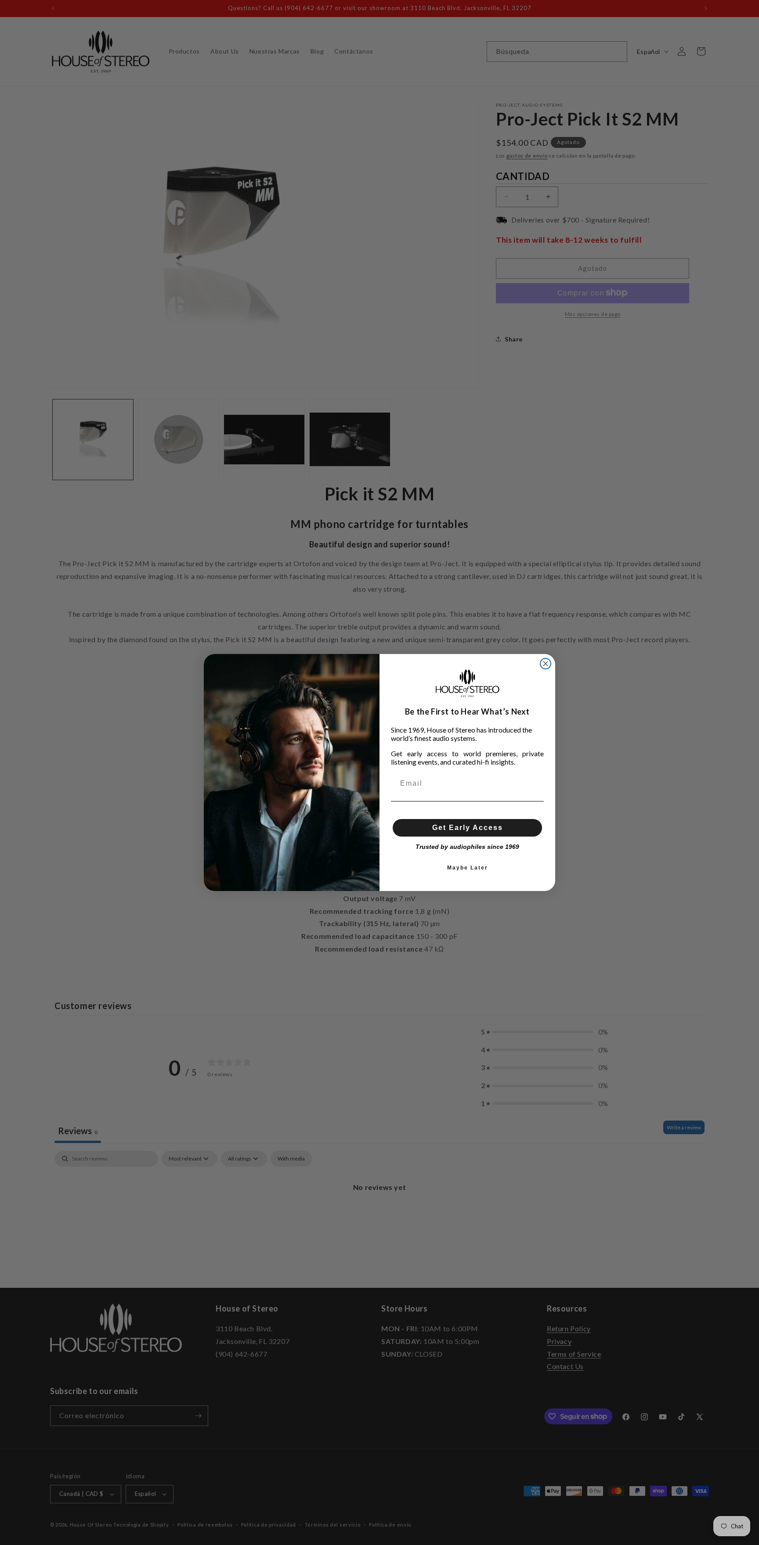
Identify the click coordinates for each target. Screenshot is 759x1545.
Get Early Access (467, 827)
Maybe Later (467, 868)
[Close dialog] (545, 663)
